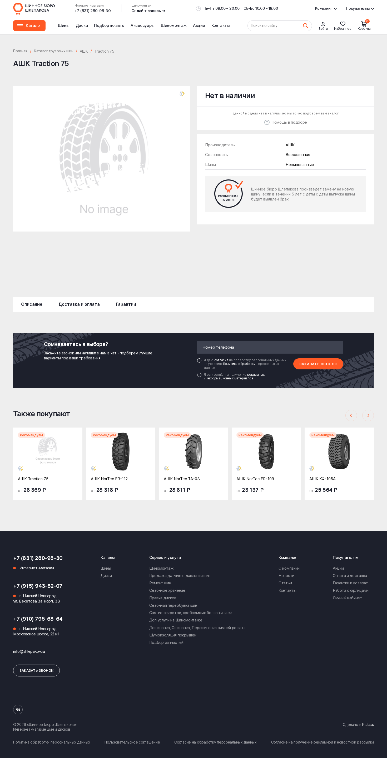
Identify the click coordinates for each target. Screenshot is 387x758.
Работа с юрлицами (351, 590)
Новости (286, 575)
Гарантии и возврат (350, 582)
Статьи (285, 582)
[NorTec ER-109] (266, 455)
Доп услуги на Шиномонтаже (175, 620)
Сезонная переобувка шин (173, 605)
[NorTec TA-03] (194, 455)
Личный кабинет (347, 597)
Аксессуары (143, 25)
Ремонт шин (160, 582)
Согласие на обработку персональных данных (215, 742)
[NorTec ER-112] (121, 455)
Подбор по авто (109, 25)
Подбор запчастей (166, 642)
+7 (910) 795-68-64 (38, 619)
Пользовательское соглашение (132, 742)
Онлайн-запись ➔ (148, 10)
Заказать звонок (318, 364)
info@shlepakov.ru (29, 651)
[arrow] (351, 415)
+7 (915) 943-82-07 (37, 586)
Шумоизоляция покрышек (172, 634)
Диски (82, 25)
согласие (221, 360)
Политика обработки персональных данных (51, 742)
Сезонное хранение (167, 590)
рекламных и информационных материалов (234, 376)
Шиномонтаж (174, 28)
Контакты (220, 25)
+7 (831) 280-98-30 (93, 10)
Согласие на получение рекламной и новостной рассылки (322, 742)
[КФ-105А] (339, 455)
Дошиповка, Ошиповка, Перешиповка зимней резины (197, 627)
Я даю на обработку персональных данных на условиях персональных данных (245, 364)
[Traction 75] (48, 455)
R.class (368, 724)
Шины (64, 25)
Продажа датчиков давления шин (179, 575)
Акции (199, 25)
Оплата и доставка (350, 575)
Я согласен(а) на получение (234, 376)
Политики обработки (239, 364)
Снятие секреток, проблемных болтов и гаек (190, 612)
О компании (289, 568)
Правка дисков (162, 597)
